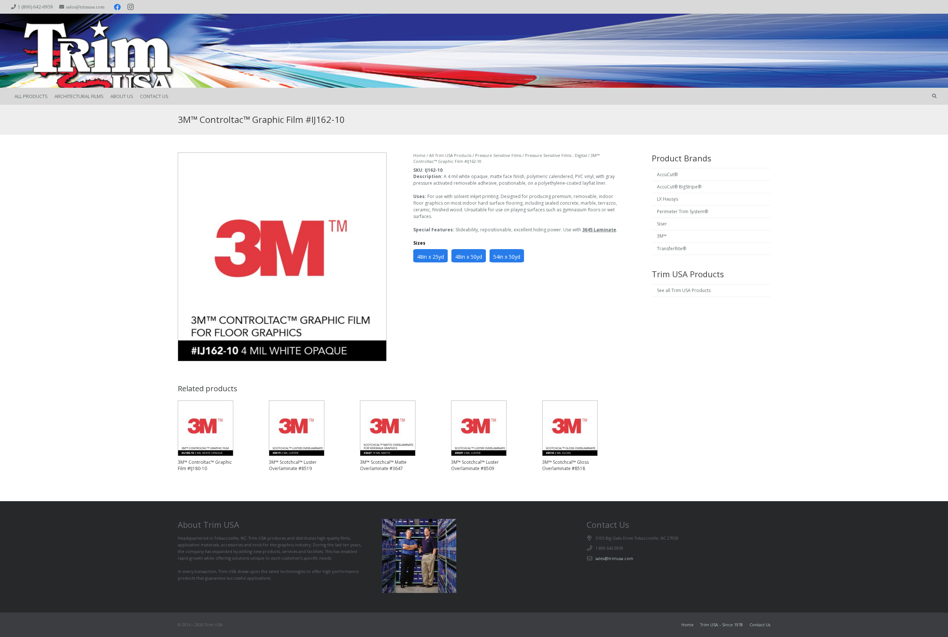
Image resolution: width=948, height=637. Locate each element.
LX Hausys (667, 199)
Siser (662, 224)
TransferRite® (671, 248)
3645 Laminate (599, 230)
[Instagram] (130, 7)
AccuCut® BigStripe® (679, 187)
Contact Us (760, 624)
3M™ (662, 236)
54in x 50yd (506, 256)
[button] (934, 96)
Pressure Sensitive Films (498, 155)
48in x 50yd (468, 256)
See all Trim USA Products (684, 290)
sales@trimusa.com (614, 558)
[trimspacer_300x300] (67, 51)
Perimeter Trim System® (682, 211)
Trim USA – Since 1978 (721, 624)
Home (419, 155)
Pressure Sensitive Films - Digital (556, 155)
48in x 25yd (430, 256)
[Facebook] (117, 7)
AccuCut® (667, 174)
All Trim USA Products (450, 155)
